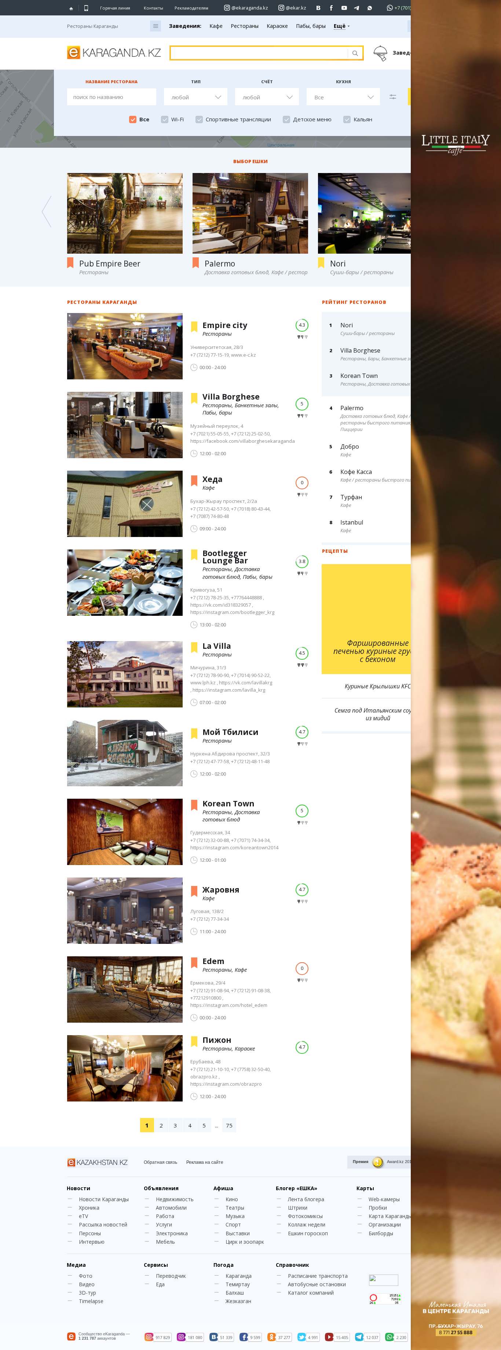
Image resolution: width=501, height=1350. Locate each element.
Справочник (292, 1264)
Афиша (223, 1188)
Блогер (296, 1188)
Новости (78, 1188)
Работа (165, 1216)
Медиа (76, 1264)
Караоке (277, 25)
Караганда (239, 1275)
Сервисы (156, 1264)
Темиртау (238, 1284)
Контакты (153, 8)
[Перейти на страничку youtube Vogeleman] (344, 7)
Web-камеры (384, 1199)
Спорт (233, 1224)
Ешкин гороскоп (308, 1233)
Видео (87, 1284)
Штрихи (297, 1207)
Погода (223, 1264)
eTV (83, 1216)
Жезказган (238, 1301)
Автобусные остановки (317, 1284)
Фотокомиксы (305, 1216)
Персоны (90, 1233)
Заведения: (185, 25)
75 (229, 1125)
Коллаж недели (306, 1224)
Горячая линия (115, 8)
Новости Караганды (104, 1199)
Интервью (92, 1241)
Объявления (161, 1188)
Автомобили (171, 1207)
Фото (85, 1275)
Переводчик (171, 1275)
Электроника (172, 1233)
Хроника (89, 1207)
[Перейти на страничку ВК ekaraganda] (318, 7)
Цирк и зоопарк (245, 1241)
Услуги (164, 1224)
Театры (235, 1207)
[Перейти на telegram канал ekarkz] (357, 7)
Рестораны (245, 25)
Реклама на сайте (204, 1162)
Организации (385, 1224)
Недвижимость (175, 1199)
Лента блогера (306, 1199)
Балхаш (235, 1292)
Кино (232, 1199)
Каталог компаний (311, 1292)
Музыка (235, 1216)
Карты (365, 1188)
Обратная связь (160, 1162)
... (216, 1125)
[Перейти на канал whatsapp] (370, 7)
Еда (160, 1284)
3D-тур (87, 1292)
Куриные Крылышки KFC (378, 686)
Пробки (378, 1207)
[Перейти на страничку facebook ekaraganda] (331, 7)
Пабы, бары (311, 25)
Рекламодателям (191, 8)
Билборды (381, 1233)
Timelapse (91, 1301)
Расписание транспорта (318, 1275)
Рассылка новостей (103, 1224)
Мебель (165, 1241)
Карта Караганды (390, 1216)
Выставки (238, 1233)
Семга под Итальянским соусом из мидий (377, 714)
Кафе (216, 25)
